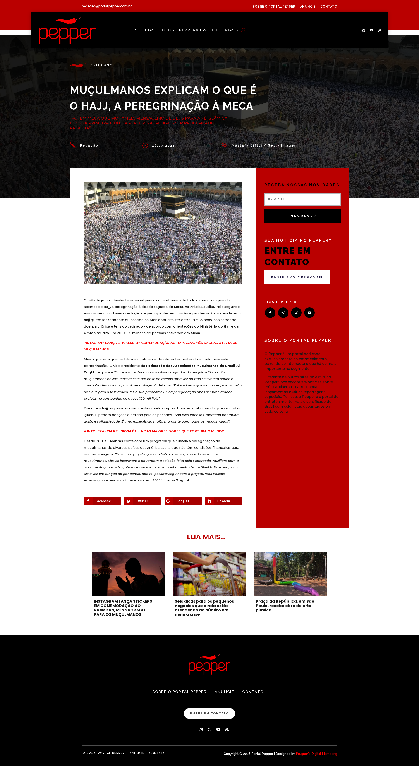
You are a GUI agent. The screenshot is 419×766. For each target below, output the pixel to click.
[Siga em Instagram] (363, 30)
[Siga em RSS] (380, 30)
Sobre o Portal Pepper (274, 6)
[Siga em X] (296, 312)
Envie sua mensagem (297, 277)
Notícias (144, 30)
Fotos (167, 30)
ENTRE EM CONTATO (209, 713)
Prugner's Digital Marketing (316, 754)
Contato (328, 6)
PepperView (193, 30)
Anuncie (308, 6)
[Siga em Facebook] (355, 30)
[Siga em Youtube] (371, 30)
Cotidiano (101, 65)
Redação (89, 145)
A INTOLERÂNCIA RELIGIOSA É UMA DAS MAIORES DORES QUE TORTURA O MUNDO (154, 431)
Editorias (223, 30)
